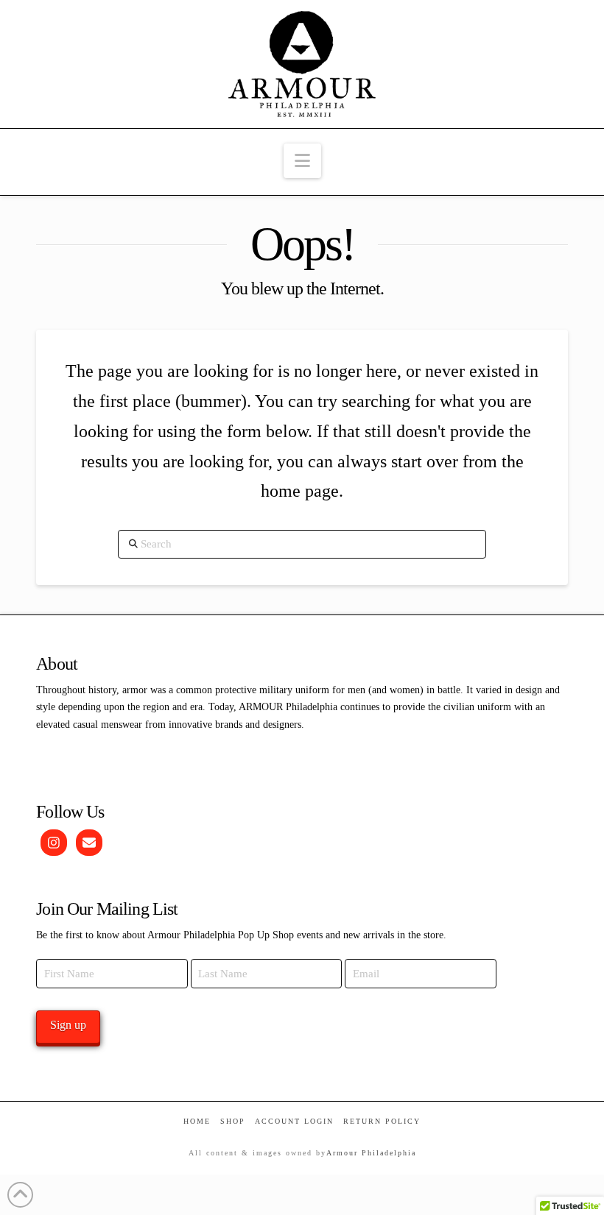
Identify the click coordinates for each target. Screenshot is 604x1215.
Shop (232, 1121)
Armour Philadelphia (371, 1153)
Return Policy (382, 1121)
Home (197, 1121)
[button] (302, 161)
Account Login (294, 1121)
